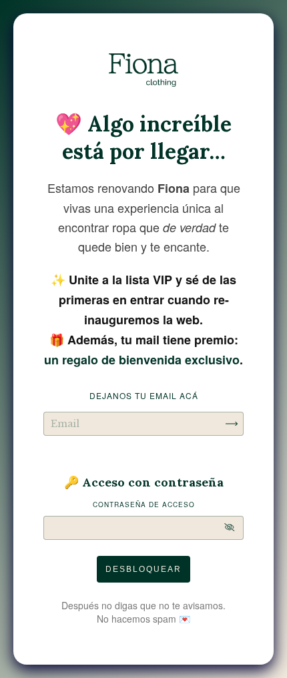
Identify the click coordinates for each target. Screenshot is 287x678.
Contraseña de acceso (144, 504)
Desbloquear (143, 569)
